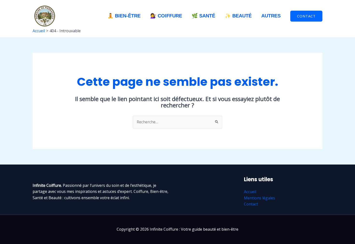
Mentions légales (259, 198)
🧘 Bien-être (124, 15)
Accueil (250, 191)
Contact (251, 204)
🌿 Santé (203, 15)
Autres (271, 15)
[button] (306, 16)
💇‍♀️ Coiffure (166, 15)
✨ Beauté (238, 15)
